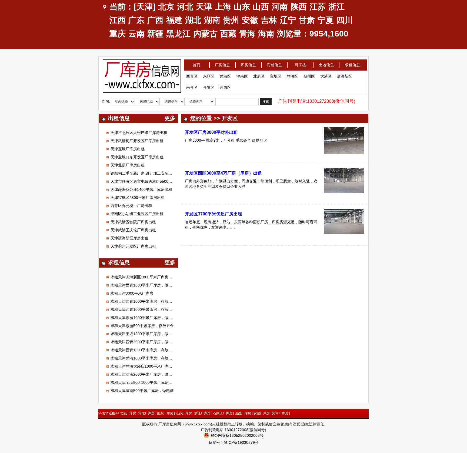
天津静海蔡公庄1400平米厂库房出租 (141, 189)
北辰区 (259, 76)
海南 (266, 33)
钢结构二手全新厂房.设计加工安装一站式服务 (149, 173)
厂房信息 (222, 65)
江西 (117, 20)
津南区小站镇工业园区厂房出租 (137, 214)
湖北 (193, 20)
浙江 (336, 6)
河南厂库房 (280, 413)
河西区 (225, 87)
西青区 (192, 76)
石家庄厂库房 (222, 413)
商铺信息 (274, 65)
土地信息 (326, 65)
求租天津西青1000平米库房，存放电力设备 (147, 301)
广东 (136, 20)
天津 (204, 6)
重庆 (117, 33)
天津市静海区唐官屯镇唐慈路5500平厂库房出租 (151, 181)
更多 (170, 118)
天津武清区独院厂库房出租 (133, 222)
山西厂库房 (243, 413)
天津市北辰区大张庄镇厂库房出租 (139, 133)
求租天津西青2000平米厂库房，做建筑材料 (147, 342)
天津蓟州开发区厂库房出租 (133, 246)
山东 (242, 6)
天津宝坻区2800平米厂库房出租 (138, 197)
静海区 (292, 76)
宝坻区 (275, 76)
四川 (344, 20)
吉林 (269, 20)
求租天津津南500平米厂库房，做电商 (142, 390)
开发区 (208, 87)
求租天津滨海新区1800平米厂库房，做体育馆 (149, 277)
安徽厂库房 (261, 413)
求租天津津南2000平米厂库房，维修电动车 (147, 374)
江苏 (317, 6)
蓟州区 (309, 76)
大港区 (326, 76)
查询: (105, 101)
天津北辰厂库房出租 (128, 165)
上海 (223, 6)
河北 (185, 6)
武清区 (225, 76)
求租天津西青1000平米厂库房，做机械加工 (147, 285)
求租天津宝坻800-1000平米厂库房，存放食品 (149, 382)
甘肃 (307, 20)
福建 (174, 20)
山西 (261, 6)
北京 (166, 6)
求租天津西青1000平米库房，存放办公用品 (147, 350)
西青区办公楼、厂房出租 (131, 206)
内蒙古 (205, 33)
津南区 (242, 76)
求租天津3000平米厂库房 (132, 293)
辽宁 (288, 20)
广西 (155, 20)
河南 (280, 6)
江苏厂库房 (184, 413)
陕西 (299, 6)
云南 (136, 33)
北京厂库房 (128, 413)
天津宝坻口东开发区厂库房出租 (137, 157)
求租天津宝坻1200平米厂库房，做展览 (143, 334)
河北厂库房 (146, 413)
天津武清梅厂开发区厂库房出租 (137, 141)
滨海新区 (344, 76)
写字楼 (300, 65)
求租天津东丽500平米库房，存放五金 (142, 326)
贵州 (231, 20)
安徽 (250, 20)
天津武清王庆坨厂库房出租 (133, 230)
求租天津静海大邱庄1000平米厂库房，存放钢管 (151, 366)
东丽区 (208, 76)
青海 (247, 33)
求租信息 (352, 65)
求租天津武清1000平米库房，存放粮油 (143, 358)
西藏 (228, 33)
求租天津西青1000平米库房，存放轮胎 (143, 309)
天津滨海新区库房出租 (129, 238)
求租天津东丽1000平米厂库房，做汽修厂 (145, 317)
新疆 (155, 33)
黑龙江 (178, 33)
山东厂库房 (165, 413)
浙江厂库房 (202, 413)
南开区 (192, 87)
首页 (196, 65)
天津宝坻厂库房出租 (128, 149)
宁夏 (326, 20)
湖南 (212, 20)
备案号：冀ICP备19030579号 (234, 442)
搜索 (265, 102)
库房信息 (248, 65)
